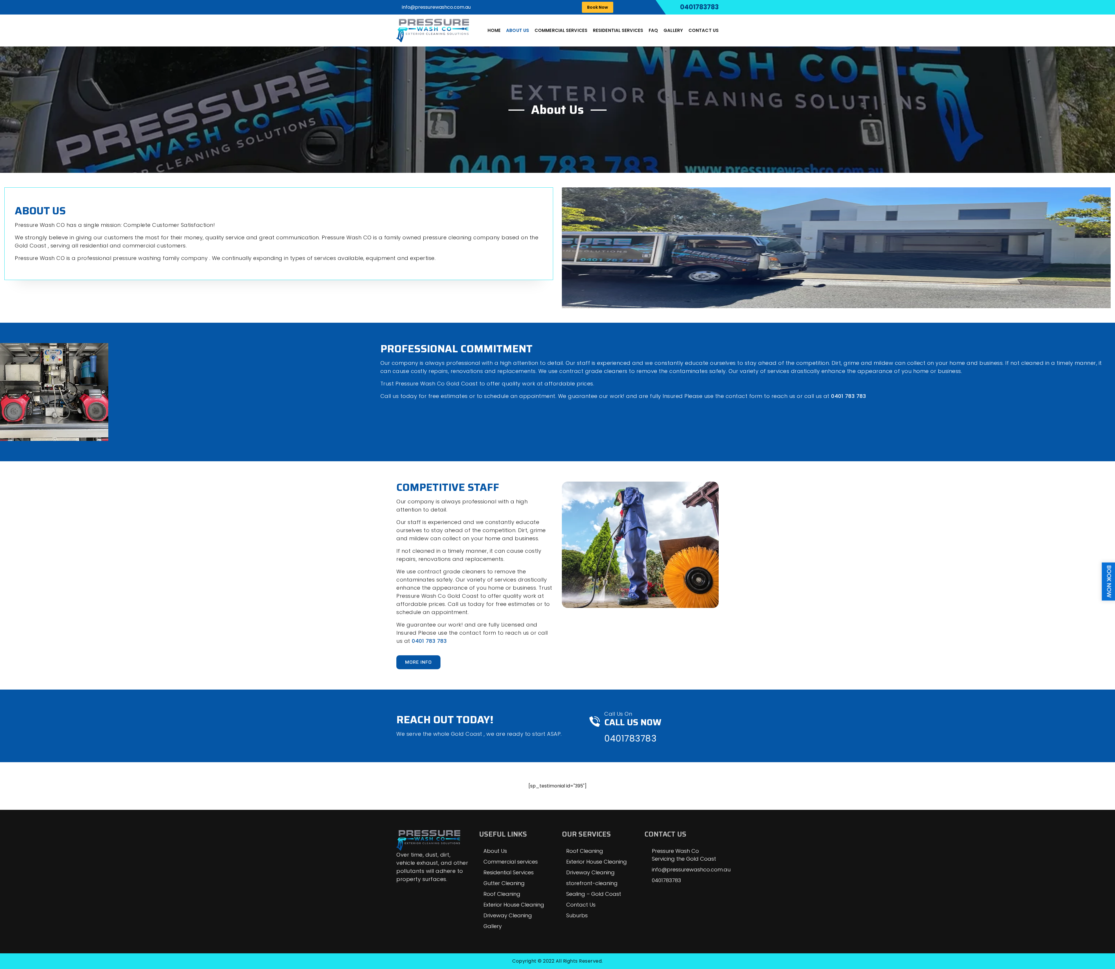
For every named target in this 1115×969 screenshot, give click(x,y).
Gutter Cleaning (504, 883)
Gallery (673, 30)
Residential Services (618, 30)
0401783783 (699, 7)
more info (418, 662)
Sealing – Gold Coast (593, 894)
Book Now (597, 7)
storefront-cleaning (592, 883)
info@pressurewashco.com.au (436, 7)
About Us (517, 30)
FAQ (653, 30)
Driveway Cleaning (507, 915)
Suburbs (577, 915)
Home (494, 30)
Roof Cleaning (501, 894)
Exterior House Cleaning (513, 904)
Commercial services (561, 30)
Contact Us (703, 30)
